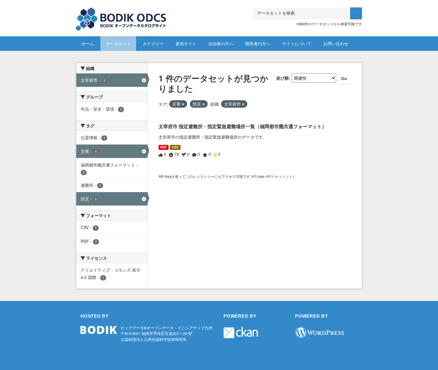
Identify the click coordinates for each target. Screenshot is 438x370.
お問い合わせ (335, 43)
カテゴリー (153, 43)
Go (344, 78)
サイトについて (296, 43)
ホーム (87, 43)
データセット (118, 43)
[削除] (183, 104)
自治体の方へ (220, 43)
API (254, 176)
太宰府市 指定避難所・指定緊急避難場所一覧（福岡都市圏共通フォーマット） (243, 126)
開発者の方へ (257, 43)
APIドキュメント (279, 176)
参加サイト (185, 43)
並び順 (282, 78)
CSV (175, 147)
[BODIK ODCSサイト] (121, 15)
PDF (163, 147)
